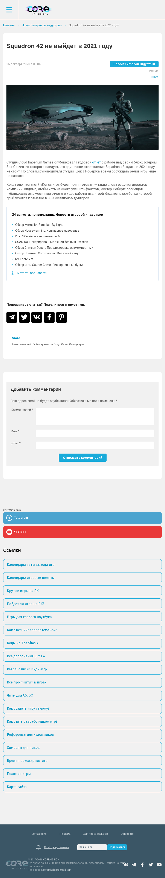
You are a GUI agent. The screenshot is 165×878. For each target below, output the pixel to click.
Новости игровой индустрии (134, 64)
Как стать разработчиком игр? (32, 721)
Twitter (150, 864)
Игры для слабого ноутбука (29, 617)
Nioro (155, 77)
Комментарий (22, 410)
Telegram (134, 864)
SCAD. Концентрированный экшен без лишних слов (51, 242)
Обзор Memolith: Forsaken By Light (39, 224)
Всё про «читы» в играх (26, 682)
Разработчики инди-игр (27, 669)
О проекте (127, 833)
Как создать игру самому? (28, 708)
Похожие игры (19, 774)
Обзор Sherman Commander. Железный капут (47, 253)
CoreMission (38, 10)
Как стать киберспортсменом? (32, 630)
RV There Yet (24, 259)
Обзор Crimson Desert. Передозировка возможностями (54, 247)
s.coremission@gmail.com (56, 869)
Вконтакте (125, 864)
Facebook (142, 864)
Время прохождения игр (27, 761)
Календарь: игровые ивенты (31, 578)
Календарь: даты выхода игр (31, 565)
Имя (15, 431)
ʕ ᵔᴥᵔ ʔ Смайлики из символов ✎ (37, 236)
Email (16, 443)
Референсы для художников (30, 735)
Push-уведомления (56, 847)
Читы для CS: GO (20, 695)
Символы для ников (23, 748)
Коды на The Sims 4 (22, 643)
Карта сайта (17, 787)
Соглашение (39, 833)
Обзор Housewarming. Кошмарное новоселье (47, 230)
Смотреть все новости (31, 273)
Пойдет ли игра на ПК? (25, 604)
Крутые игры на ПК (23, 591)
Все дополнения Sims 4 (26, 656)
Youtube (159, 864)
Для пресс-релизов (95, 833)
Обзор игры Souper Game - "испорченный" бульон (50, 265)
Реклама (65, 833)
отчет (96, 162)
